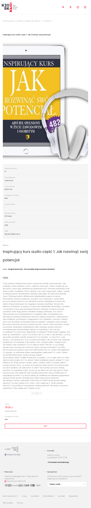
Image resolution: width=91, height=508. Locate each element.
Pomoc (20, 503)
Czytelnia (35, 496)
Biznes (38, 21)
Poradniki (47, 21)
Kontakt (50, 450)
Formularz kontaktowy (58, 462)
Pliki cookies (8, 503)
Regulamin (73, 496)
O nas (24, 496)
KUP (45, 426)
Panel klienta (48, 496)
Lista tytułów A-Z (10, 496)
